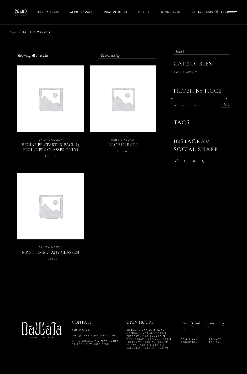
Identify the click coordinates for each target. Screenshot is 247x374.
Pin (185, 330)
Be (194, 161)
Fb (176, 161)
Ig (203, 161)
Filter (225, 105)
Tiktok (195, 323)
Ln (185, 161)
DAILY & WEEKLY (51, 140)
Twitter (211, 323)
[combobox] (127, 55)
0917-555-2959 (81, 330)
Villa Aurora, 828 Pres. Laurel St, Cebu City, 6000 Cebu (96, 342)
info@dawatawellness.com (94, 336)
